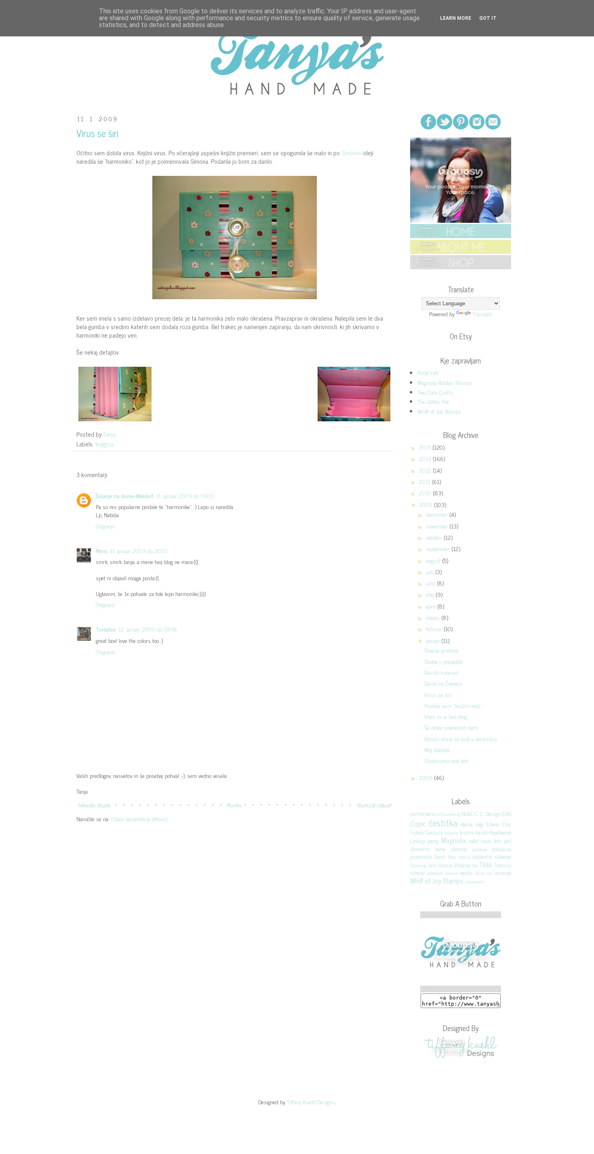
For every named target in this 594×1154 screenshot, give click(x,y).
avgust (434, 560)
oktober (435, 537)
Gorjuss (434, 832)
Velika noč (484, 873)
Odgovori (105, 526)
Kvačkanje (500, 832)
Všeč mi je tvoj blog (445, 716)
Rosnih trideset (441, 672)
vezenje (503, 872)
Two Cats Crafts (435, 392)
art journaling (449, 814)
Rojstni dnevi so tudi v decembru (460, 738)
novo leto (491, 840)
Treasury (502, 865)
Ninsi (101, 550)
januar (433, 640)
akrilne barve (423, 813)
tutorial (417, 873)
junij (431, 583)
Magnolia (453, 840)
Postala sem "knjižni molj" (453, 705)
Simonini (351, 153)
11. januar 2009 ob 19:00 (185, 495)
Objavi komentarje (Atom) (139, 818)
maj (431, 594)
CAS (506, 813)
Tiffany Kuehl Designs (311, 1101)
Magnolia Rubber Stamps (444, 382)
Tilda (485, 864)
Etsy (506, 824)
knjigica (104, 444)
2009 (426, 504)
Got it (488, 18)
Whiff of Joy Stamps (439, 411)
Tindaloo (106, 629)
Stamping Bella (423, 865)
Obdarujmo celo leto (446, 760)
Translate (482, 313)
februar (435, 628)
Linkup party (424, 840)
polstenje (479, 849)
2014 (426, 458)
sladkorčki (482, 856)
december (437, 514)
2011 (425, 481)
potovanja (501, 849)
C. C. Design (487, 813)
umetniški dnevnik (442, 873)
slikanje (503, 856)
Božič (467, 813)
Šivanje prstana (441, 650)
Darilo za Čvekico (443, 683)
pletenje (459, 849)
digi (479, 824)
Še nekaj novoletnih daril (451, 727)
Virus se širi (438, 694)
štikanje (462, 864)
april (431, 606)
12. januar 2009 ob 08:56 (147, 629)
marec (433, 617)
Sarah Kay (445, 856)
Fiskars (417, 832)
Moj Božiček (436, 749)
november (437, 526)
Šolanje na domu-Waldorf (125, 495)
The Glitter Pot (433, 401)
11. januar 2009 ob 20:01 (138, 550)
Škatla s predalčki (443, 661)
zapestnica (474, 881)
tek (474, 865)
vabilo (466, 872)
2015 (425, 447)
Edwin (492, 824)
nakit (473, 840)
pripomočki (421, 856)
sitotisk (464, 856)
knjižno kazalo (474, 832)
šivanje (445, 865)
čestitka (443, 822)
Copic (418, 823)
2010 (426, 492)
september (438, 548)
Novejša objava (94, 804)
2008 (426, 777)
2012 (426, 470)
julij (430, 571)
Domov (234, 804)
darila (467, 824)
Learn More (455, 18)
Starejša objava (374, 804)
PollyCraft (427, 372)
